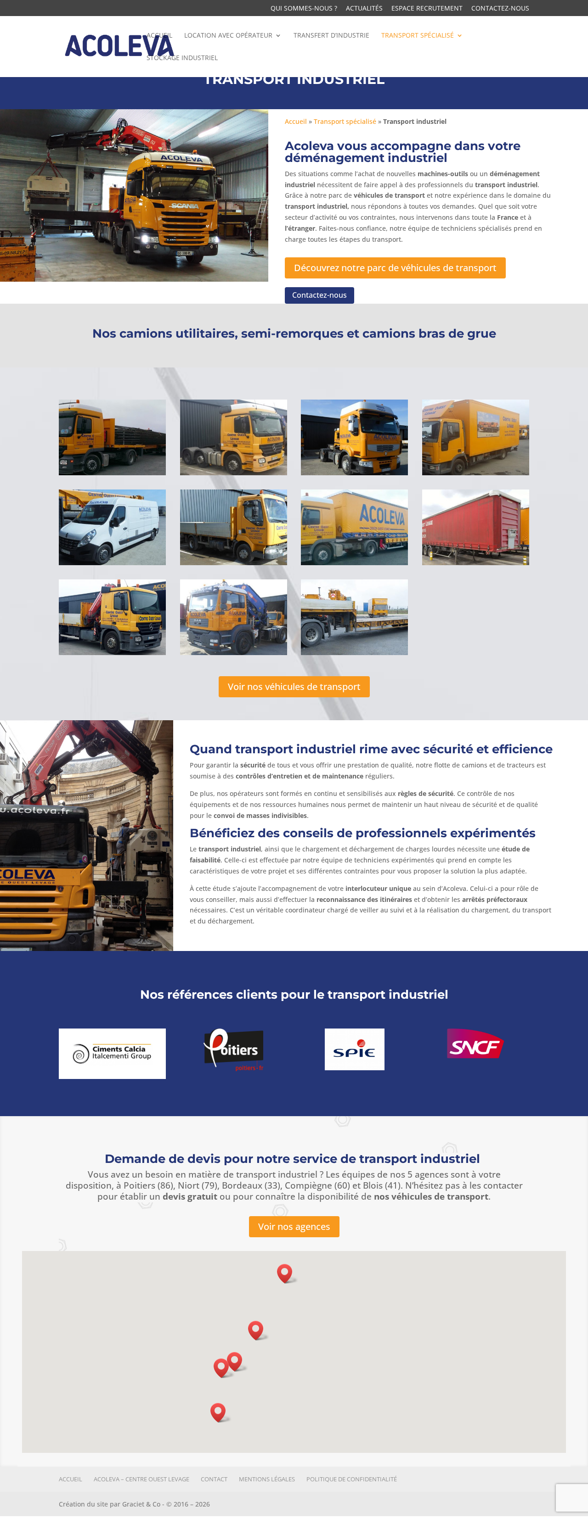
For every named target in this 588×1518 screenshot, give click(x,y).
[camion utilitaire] (233, 562)
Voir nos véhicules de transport (294, 686)
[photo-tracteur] (354, 472)
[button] (237, 1362)
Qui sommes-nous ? (304, 8)
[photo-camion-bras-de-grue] (233, 652)
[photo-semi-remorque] (475, 562)
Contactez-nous (500, 8)
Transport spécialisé (417, 35)
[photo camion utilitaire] (112, 562)
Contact (214, 1479)
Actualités (364, 8)
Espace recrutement (427, 8)
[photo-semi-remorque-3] (354, 562)
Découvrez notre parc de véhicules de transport (395, 267)
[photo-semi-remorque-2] (354, 652)
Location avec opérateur (228, 35)
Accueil (159, 35)
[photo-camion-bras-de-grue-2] (112, 652)
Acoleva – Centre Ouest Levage (141, 1479)
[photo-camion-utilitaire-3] (475, 472)
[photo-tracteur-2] (233, 472)
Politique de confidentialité (351, 1479)
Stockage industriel (182, 58)
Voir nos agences (294, 1226)
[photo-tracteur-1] (112, 472)
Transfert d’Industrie (331, 35)
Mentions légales (267, 1479)
